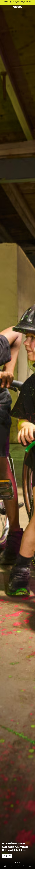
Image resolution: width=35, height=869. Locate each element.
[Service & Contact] (5, 866)
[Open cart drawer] (17, 866)
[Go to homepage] (17, 7)
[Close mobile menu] (30, 866)
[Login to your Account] (11, 866)
